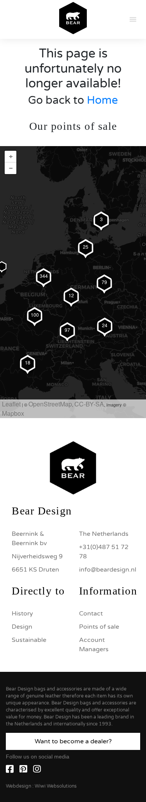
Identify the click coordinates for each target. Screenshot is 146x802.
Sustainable (29, 640)
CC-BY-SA (89, 403)
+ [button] (11, 156)
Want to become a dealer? (73, 741)
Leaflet (11, 403)
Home (102, 100)
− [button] (11, 168)
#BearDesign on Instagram (73, 391)
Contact (91, 613)
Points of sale (99, 627)
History (22, 613)
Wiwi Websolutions (56, 786)
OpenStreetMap (50, 403)
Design (22, 627)
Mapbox (13, 413)
